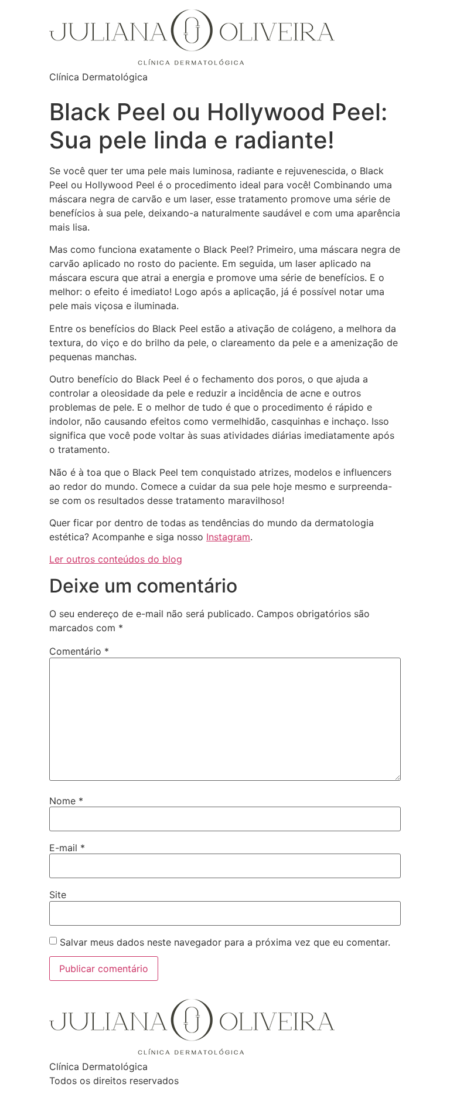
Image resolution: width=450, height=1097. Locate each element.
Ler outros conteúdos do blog (115, 559)
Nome (66, 800)
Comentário (79, 651)
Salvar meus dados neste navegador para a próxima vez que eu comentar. (225, 942)
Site (57, 894)
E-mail (67, 847)
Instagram (228, 537)
